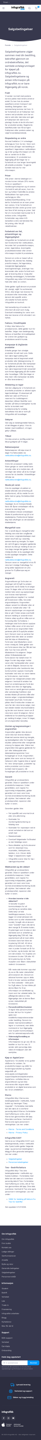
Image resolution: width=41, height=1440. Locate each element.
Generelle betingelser (10, 1268)
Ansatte (5, 1260)
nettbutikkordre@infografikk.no (18, 455)
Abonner (33, 1363)
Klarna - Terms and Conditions (21, 1129)
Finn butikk (6, 1243)
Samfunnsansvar (9, 1256)
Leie (3, 1301)
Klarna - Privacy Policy (18, 1132)
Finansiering (7, 1309)
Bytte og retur (7, 1264)
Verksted (5, 1297)
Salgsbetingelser (15, 1159)
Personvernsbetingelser (18, 1162)
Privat (5, 2)
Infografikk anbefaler (10, 1313)
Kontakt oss (6, 1247)
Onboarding (6, 1350)
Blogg (4, 1318)
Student (5, 1288)
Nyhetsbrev (6, 1322)
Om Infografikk (8, 1239)
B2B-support (7, 1338)
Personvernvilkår (9, 1277)
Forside (8, 45)
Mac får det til (7, 1326)
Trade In (5, 1305)
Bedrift (4, 1293)
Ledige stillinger (8, 1252)
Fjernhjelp (6, 1346)
